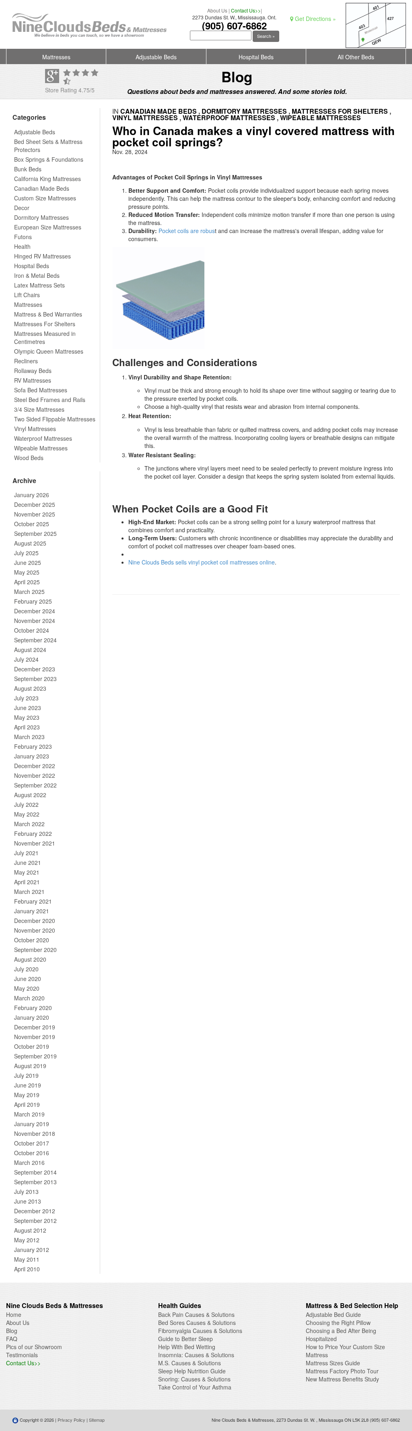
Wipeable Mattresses (41, 448)
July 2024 (26, 659)
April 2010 (27, 1269)
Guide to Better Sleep (185, 1339)
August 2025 (30, 543)
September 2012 (35, 1220)
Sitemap (97, 1419)
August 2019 (30, 1066)
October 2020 (31, 940)
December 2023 (34, 669)
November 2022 (34, 775)
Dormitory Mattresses (41, 217)
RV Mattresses (32, 380)
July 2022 (26, 804)
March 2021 (29, 891)
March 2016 (29, 1162)
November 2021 (34, 843)
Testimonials (22, 1355)
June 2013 (27, 1201)
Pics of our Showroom (34, 1347)
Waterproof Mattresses (43, 438)
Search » (266, 36)
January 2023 (31, 756)
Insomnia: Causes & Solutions (196, 1355)
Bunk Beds (27, 169)
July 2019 (26, 1075)
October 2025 (31, 524)
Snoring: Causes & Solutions (194, 1379)
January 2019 (31, 1124)
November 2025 (34, 514)
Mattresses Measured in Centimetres (45, 337)
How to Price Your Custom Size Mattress (345, 1351)
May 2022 (26, 814)
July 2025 (26, 553)
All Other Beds (356, 57)
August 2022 (30, 795)
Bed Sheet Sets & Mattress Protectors (48, 145)
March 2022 (29, 824)
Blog (11, 1331)
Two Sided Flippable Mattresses (54, 419)
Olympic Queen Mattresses (48, 351)
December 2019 (34, 1027)
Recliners (26, 361)
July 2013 (26, 1191)
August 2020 (30, 959)
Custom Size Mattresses (45, 198)
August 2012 (30, 1230)
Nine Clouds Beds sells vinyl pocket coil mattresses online (201, 562)
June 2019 (27, 1085)
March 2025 (29, 591)
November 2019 (34, 1037)
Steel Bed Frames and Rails (49, 400)
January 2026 (31, 495)
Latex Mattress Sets (39, 285)
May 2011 (26, 1259)
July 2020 (26, 969)
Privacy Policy (71, 1419)
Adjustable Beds (156, 57)
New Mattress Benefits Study (342, 1379)
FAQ (11, 1339)
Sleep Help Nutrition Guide (192, 1371)
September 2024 (35, 640)
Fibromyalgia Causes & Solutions (200, 1331)
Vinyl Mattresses (35, 429)
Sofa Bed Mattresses (40, 390)
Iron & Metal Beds (37, 275)
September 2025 (35, 533)
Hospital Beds (256, 57)
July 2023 (26, 698)
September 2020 (35, 950)
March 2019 (29, 1114)
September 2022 (35, 785)
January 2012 (31, 1250)
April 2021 (27, 882)
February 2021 (33, 901)
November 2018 (34, 1133)
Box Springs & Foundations (48, 159)
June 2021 (27, 862)
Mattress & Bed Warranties (48, 314)
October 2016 (31, 1153)
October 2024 (31, 630)
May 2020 (26, 988)
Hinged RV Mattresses (42, 256)
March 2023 (29, 737)
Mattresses (56, 57)
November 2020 (34, 930)
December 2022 (34, 766)
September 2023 (35, 679)
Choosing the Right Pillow (338, 1323)
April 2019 (27, 1104)
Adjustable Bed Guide (333, 1314)
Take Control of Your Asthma (194, 1387)
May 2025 (26, 572)
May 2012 (26, 1240)
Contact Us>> (246, 10)
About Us (217, 10)
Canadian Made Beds (41, 188)
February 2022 (33, 833)
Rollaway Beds (33, 371)
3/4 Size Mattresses (39, 409)
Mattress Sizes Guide (333, 1363)
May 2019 (26, 1095)
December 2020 (34, 921)
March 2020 (29, 998)
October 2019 (31, 1046)
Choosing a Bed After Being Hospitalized (341, 1335)
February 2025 (33, 601)
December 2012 (34, 1211)
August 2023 (30, 688)
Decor (21, 208)
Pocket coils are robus (187, 231)
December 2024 (34, 611)
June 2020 (27, 979)
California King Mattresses (47, 179)
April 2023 (27, 727)
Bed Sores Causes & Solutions (197, 1323)
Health (22, 246)
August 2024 (30, 650)
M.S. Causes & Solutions (189, 1363)
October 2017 (31, 1143)
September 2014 (35, 1172)
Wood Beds (28, 458)
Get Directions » (314, 19)
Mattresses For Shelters (44, 324)
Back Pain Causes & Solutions (196, 1314)
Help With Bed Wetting (186, 1347)
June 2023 (27, 708)
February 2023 (33, 746)
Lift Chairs (27, 295)
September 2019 (35, 1056)
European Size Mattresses (47, 227)
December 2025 (34, 504)
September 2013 (35, 1182)
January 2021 (31, 911)
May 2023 (26, 717)
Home (13, 1314)
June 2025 (27, 562)
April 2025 (27, 582)
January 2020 (31, 1017)
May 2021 (26, 872)
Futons (23, 237)
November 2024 (34, 621)
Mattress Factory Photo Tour (342, 1371)
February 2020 (33, 1008)
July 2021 (26, 853)
